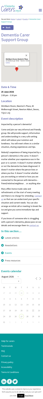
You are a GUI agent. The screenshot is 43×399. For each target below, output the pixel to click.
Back (8, 27)
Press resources (12, 260)
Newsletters (11, 245)
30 (21, 293)
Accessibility (6, 367)
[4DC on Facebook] (9, 383)
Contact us (6, 356)
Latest (19, 19)
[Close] (26, 55)
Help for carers (7, 341)
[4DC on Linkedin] (4, 383)
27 (21, 316)
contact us (34, 225)
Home (13, 19)
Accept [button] (21, 396)
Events (25, 19)
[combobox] (11, 281)
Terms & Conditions (10, 372)
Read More (29, 395)
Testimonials (7, 346)
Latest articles (12, 237)
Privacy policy (7, 362)
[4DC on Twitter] (15, 383)
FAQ (3, 351)
